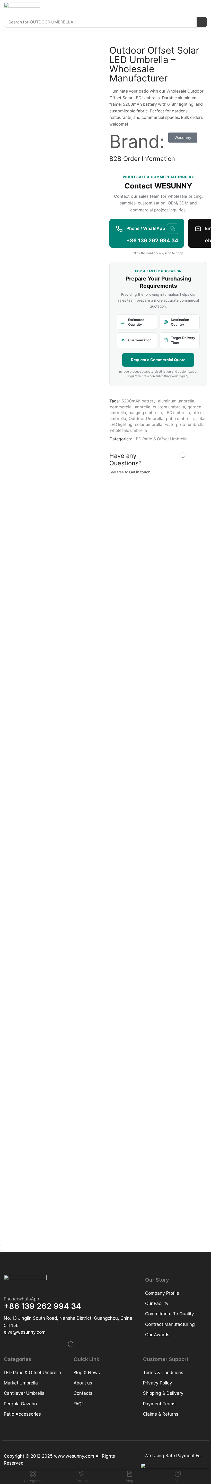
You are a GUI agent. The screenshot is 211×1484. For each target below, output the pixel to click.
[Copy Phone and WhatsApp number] (172, 229)
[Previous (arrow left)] (0, 1250)
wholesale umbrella (128, 430)
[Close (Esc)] (0, 1245)
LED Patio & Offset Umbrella (161, 438)
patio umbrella (180, 418)
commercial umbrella (130, 407)
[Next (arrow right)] (2, 1250)
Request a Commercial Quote (158, 359)
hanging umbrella (145, 412)
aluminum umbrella (176, 401)
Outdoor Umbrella (146, 418)
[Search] (202, 22)
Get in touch (140, 472)
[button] (203, 9)
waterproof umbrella (185, 424)
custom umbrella (169, 407)
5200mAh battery (138, 401)
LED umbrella (177, 412)
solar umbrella (148, 424)
